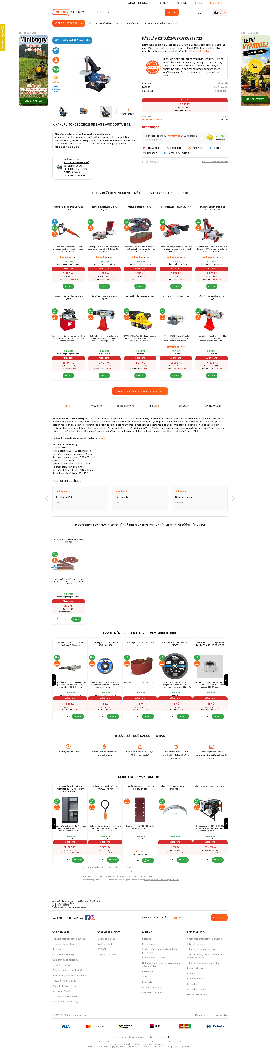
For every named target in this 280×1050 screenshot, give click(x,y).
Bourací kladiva (195, 968)
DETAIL (68, 286)
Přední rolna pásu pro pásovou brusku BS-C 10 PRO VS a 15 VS (210, 644)
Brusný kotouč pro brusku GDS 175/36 (175, 644)
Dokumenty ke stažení (64, 944)
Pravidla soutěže (61, 965)
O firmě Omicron (196, 944)
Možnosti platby (106, 938)
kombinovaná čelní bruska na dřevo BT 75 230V (212, 208)
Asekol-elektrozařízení (64, 986)
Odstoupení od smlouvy (65, 1001)
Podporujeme (149, 944)
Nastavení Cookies (62, 991)
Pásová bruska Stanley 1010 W (140, 296)
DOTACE (102, 949)
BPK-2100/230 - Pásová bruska (176, 296)
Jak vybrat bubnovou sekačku (203, 949)
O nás (145, 976)
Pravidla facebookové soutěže (68, 938)
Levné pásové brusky (124, 872)
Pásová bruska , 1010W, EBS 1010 (176, 207)
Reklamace (58, 949)
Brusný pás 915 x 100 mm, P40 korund (140, 644)
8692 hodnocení (189, 135)
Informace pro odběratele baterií (70, 975)
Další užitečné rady (197, 994)
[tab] (154, 406)
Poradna (146, 938)
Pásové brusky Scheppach (215, 161)
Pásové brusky (133, 23)
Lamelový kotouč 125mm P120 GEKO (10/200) (105, 644)
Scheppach (222, 83)
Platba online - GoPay (64, 980)
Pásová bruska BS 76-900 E (140, 207)
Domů (88, 23)
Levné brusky (108, 872)
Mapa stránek (201, 1015)
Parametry (96, 406)
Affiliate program (151, 987)
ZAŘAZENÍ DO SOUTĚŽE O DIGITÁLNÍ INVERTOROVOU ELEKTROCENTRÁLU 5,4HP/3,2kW (76, 166)
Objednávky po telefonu (65, 959)
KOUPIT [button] (79, 716)
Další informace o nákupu (66, 996)
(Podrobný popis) (199, 51)
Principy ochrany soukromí (67, 970)
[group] (70, 679)
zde (103, 438)
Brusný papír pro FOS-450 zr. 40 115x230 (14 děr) (140, 787)
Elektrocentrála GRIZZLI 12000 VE (210, 786)
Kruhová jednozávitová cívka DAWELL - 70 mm (105, 787)
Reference (147, 971)
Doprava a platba (106, 954)
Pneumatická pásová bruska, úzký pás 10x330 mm (70, 644)
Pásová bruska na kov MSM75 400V (212, 297)
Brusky (119, 23)
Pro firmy (163, 3)
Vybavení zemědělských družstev (205, 938)
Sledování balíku (106, 944)
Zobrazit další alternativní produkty (140, 391)
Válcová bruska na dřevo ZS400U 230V (68, 297)
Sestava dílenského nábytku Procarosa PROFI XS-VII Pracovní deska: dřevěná (70, 789)
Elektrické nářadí (103, 23)
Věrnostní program (138, 3)
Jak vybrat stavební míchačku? (203, 963)
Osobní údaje (221, 1015)
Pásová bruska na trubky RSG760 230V (68, 208)
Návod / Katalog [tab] (213, 406)
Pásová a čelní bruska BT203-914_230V (104, 208)
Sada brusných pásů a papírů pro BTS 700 (68, 541)
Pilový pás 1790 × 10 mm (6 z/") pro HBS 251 (175, 787)
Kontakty (182, 3)
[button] (46, 498)
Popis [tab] (67, 406)
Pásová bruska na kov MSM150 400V (104, 297)
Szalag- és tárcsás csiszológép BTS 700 (161, 880)
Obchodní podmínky (63, 954)
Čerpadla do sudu (196, 989)
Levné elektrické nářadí (92, 872)
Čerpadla (192, 984)
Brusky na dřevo (196, 978)
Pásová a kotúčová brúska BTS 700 (137, 876)
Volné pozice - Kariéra (154, 957)
